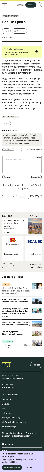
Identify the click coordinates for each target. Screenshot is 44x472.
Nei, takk (29, 467)
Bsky (4, 408)
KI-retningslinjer (9, 427)
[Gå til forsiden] (4, 5)
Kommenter (21, 31)
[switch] (37, 51)
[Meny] (39, 4)
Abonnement (8, 444)
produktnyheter (10, 16)
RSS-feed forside (10, 395)
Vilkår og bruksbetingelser (14, 422)
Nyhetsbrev (7, 413)
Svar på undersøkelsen (12, 467)
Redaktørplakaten (21, 436)
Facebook (6, 399)
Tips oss (36, 365)
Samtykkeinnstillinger (12, 418)
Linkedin (5, 404)
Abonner (31, 5)
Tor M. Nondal (8, 387)
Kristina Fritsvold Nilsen (13, 378)
